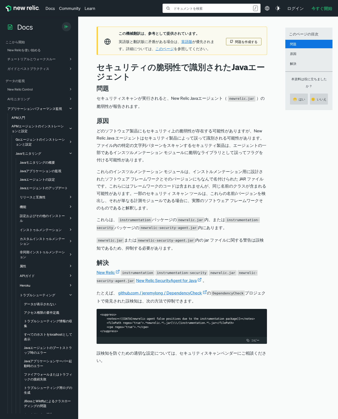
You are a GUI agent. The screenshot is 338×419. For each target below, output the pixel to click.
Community (69, 8)
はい (299, 99)
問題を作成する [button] (246, 42)
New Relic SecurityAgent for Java (166, 280)
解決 (293, 63)
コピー (255, 340)
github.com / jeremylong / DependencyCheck (160, 292)
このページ (164, 48)
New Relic (106, 272)
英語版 (186, 41)
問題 (293, 44)
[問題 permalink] (111, 88)
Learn (90, 8)
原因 (293, 53)
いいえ (319, 99)
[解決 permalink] (111, 262)
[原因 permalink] (111, 120)
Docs (50, 8)
